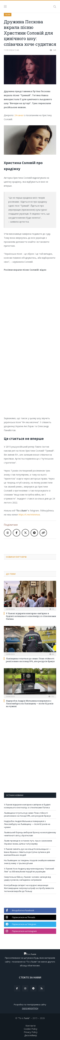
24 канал (19, 115)
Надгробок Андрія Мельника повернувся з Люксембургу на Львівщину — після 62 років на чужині (29, 703)
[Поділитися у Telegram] (34, 532)
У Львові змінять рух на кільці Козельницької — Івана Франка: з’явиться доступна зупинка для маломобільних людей (27, 852)
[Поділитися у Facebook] (16, 532)
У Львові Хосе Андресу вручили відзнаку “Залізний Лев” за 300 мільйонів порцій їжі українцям (29, 870)
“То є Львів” (24, 1018)
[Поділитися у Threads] (7, 532)
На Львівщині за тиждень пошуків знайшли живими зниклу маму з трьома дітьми (29, 862)
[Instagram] (25, 988)
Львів (7, 14)
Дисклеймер (30, 1035)
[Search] (54, 6)
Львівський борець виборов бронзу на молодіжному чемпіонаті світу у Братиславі (30, 834)
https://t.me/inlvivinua (29, 514)
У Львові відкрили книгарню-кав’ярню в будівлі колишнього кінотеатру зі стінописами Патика (31, 616)
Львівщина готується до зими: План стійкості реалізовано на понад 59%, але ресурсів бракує (30, 660)
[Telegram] (33, 988)
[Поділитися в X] (25, 532)
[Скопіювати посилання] (43, 532)
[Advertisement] (32, 544)
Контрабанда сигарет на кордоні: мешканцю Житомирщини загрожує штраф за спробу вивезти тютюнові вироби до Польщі (29, 888)
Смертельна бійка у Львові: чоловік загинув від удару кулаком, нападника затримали (27, 878)
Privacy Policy (30, 1032)
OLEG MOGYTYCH (30, 1008)
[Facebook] (17, 988)
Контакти (31, 1025)
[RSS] (41, 988)
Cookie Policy (30, 1028)
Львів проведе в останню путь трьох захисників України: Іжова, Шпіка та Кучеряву (28, 842)
